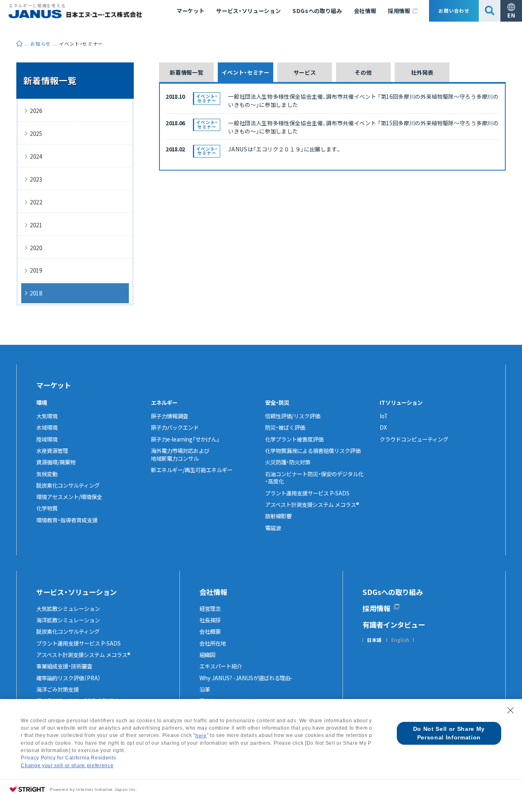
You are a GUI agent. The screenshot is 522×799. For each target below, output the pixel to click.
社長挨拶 (210, 620)
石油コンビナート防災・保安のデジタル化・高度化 (314, 478)
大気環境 (47, 416)
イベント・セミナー (246, 72)
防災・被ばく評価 (285, 427)
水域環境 (47, 427)
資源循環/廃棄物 (55, 462)
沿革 (204, 689)
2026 (36, 111)
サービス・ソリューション (248, 11)
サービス (305, 72)
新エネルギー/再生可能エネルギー (191, 470)
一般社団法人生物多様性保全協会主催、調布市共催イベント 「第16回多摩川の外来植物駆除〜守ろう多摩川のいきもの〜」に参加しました (363, 100)
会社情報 (365, 11)
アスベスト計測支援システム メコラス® (312, 504)
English (400, 640)
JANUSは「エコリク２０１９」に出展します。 (284, 149)
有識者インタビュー (394, 624)
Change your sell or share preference (67, 765)
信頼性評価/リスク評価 (292, 416)
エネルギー (164, 402)
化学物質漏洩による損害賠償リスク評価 (313, 450)
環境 (41, 402)
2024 (36, 156)
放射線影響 (278, 516)
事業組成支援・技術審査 (64, 666)
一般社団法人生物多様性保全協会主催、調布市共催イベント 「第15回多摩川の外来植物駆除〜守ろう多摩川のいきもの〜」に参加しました (363, 127)
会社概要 (210, 631)
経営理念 (210, 608)
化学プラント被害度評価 (294, 439)
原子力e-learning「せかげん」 (185, 439)
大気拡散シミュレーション (68, 608)
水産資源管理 (52, 450)
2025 (36, 133)
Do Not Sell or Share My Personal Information (449, 733)
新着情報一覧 (186, 72)
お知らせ (40, 43)
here (201, 736)
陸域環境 (47, 439)
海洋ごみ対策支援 (57, 689)
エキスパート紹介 (220, 666)
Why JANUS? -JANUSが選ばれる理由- (245, 678)
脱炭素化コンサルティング (68, 485)
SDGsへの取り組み (317, 11)
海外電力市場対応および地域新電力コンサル (180, 454)
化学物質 (47, 508)
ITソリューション (401, 402)
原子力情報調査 (169, 416)
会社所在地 (212, 643)
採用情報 (399, 11)
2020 (36, 248)
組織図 (207, 654)
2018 (36, 293)
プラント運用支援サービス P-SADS (307, 493)
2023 (36, 179)
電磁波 (273, 528)
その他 (363, 72)
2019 (36, 270)
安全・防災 (277, 402)
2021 (36, 225)
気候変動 (47, 474)
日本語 (374, 640)
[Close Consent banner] (511, 710)
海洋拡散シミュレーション (68, 620)
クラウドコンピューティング (414, 439)
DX (383, 427)
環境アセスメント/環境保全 (69, 497)
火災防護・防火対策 (287, 462)
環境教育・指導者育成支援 (66, 520)
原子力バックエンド (175, 427)
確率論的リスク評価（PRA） (68, 678)
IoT (384, 416)
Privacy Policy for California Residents (68, 758)
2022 (36, 202)
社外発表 (422, 72)
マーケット (190, 11)
